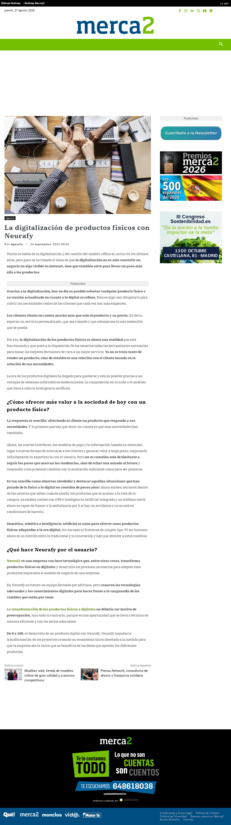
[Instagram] (186, 11)
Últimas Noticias (11, 3)
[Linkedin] (192, 11)
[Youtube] (205, 11)
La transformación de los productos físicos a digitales (51, 609)
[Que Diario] (9, 816)
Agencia (10, 218)
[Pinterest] (29, 700)
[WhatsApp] (40, 700)
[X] (198, 11)
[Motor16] (92, 816)
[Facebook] (180, 11)
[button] (220, 25)
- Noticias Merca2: (34, 3)
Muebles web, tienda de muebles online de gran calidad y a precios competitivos (49, 675)
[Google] (211, 11)
